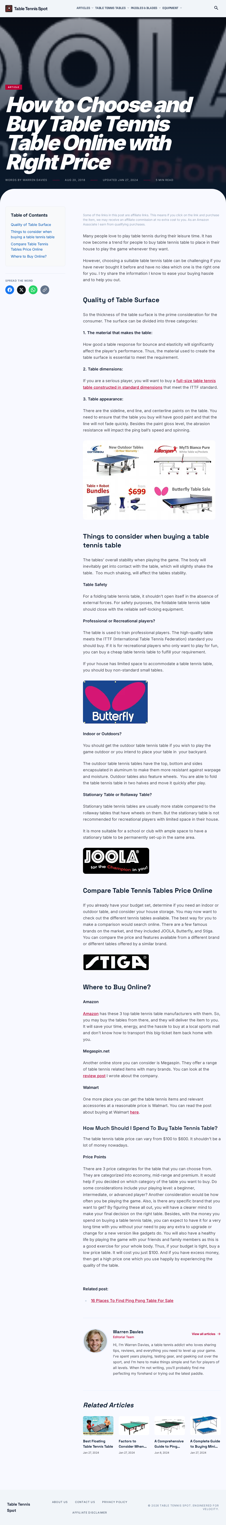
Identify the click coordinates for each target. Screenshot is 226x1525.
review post (94, 1075)
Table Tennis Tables (110, 8)
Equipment (170, 8)
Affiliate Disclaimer (89, 1512)
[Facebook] (9, 289)
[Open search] (216, 9)
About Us (60, 1502)
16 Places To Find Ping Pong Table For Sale (132, 1300)
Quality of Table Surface (31, 224)
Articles (83, 8)
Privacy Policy (115, 1502)
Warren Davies (128, 1332)
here (134, 1112)
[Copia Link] (44, 289)
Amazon (91, 1013)
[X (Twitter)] (21, 289)
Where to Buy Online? (29, 256)
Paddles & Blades (144, 8)
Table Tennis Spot (30, 8)
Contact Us (85, 1502)
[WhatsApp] (33, 289)
